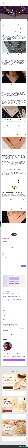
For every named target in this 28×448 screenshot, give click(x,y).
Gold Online (19, 296)
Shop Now (14, 234)
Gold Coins (24, 4)
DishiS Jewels (10, 293)
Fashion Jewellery (5, 311)
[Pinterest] (0, 224)
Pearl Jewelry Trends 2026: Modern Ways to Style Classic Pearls (10, 324)
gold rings (21, 296)
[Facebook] (0, 221)
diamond (5, 290)
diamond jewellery (7, 291)
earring (13, 293)
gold (3, 239)
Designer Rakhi (4, 306)
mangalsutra (12, 239)
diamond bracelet (8, 290)
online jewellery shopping (20, 299)
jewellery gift (4, 318)
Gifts (20, 4)
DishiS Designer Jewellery (23, 446)
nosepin (13, 299)
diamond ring (4, 293)
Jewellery (10, 239)
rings (9, 300)
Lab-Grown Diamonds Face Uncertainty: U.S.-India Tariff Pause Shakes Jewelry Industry (13, 328)
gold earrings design (5, 296)
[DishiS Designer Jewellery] (3, 3)
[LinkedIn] (0, 225)
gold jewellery (10, 296)
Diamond (4, 307)
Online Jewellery (15, 299)
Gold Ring (4, 315)
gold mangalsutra (6, 239)
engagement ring (19, 293)
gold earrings (22, 294)
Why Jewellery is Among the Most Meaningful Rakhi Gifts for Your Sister (11, 325)
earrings (15, 293)
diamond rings (7, 293)
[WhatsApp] (0, 226)
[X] (0, 222)
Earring (4, 310)
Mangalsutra (3, 121)
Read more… (4, 417)
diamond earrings (14, 290)
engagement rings (5, 294)
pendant (4, 319)
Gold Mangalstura (7, 238)
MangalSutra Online (10, 299)
